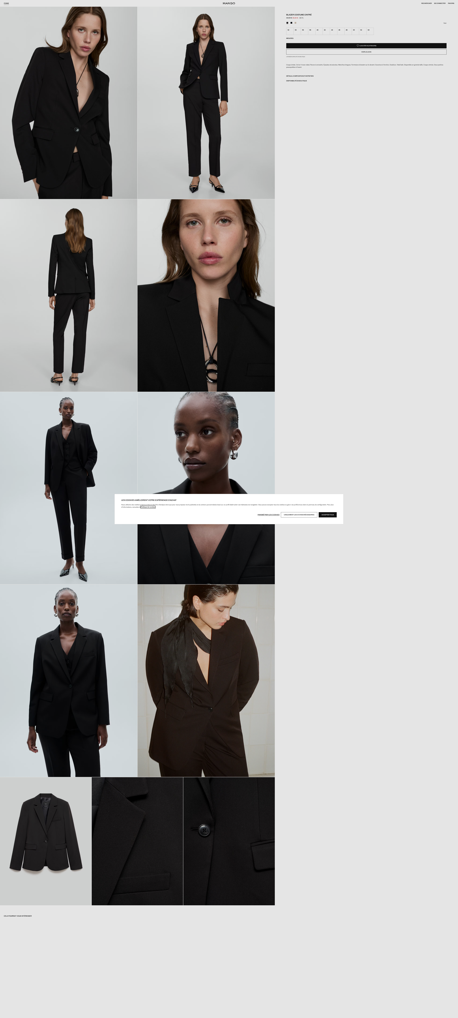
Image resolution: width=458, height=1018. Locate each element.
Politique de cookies (148, 507)
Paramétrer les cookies (268, 515)
